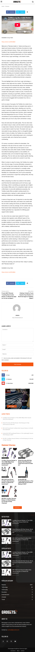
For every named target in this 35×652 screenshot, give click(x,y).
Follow (31, 379)
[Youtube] (15, 641)
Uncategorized (5, 458)
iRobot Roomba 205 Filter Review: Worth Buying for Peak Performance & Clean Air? (22, 531)
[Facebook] (3, 641)
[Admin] (17, 308)
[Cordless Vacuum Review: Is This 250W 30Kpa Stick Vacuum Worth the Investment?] (9, 453)
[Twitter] (11, 641)
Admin (17, 315)
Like (32, 375)
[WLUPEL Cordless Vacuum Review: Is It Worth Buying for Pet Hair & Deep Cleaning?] (9, 491)
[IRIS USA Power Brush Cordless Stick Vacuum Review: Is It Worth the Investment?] (9, 472)
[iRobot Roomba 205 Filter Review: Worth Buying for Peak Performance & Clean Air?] (25, 453)
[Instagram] (7, 641)
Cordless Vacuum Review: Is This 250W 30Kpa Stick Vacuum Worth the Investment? (22, 522)
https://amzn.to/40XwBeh (8, 41)
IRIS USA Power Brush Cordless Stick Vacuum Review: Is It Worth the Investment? (21, 539)
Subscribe (30, 383)
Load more (17, 507)
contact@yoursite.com (13, 630)
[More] (27, 12)
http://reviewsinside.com (17, 317)
